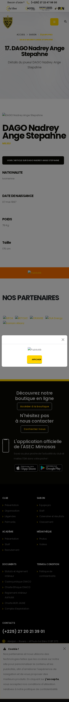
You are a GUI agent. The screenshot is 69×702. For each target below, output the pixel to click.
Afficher (36, 359)
